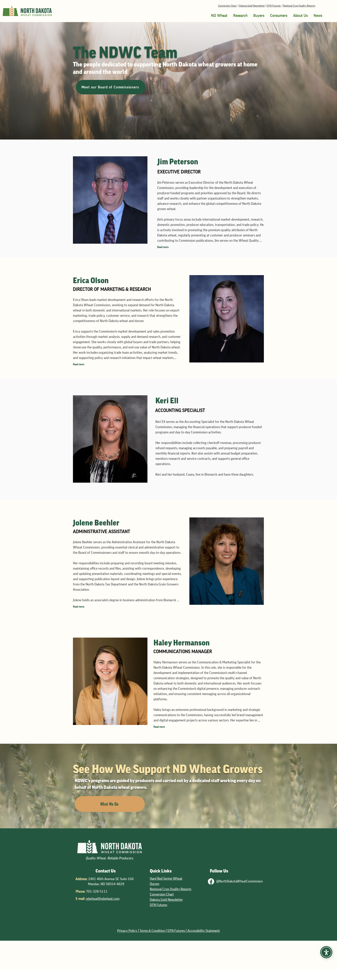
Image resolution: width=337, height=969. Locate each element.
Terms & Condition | (154, 930)
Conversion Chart (227, 5)
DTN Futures (274, 5)
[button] (219, 15)
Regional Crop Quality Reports (299, 5)
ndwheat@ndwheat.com (102, 898)
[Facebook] (211, 881)
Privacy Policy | (128, 930)
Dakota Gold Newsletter (252, 5)
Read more (162, 247)
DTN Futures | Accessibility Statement (194, 930)
